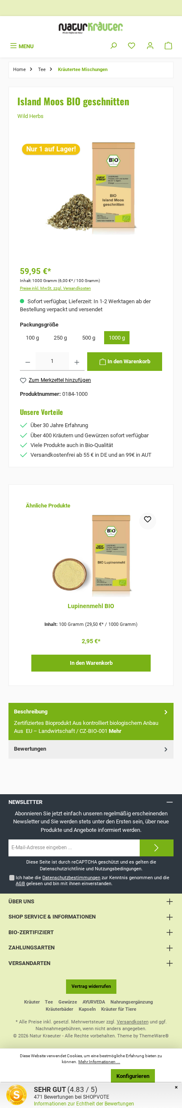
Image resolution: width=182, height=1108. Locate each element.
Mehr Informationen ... (99, 1061)
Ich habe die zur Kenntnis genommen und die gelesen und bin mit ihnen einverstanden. (92, 880)
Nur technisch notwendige (70, 1076)
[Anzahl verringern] (28, 361)
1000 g (117, 338)
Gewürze (67, 1002)
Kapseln (87, 1009)
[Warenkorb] (168, 46)
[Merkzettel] (131, 46)
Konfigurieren (132, 1076)
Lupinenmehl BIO (91, 606)
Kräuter (32, 1002)
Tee (49, 1002)
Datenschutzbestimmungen (71, 877)
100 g (32, 338)
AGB (20, 883)
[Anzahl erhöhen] (77, 361)
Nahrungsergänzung (131, 1002)
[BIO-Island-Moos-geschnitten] (90, 187)
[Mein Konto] (150, 46)
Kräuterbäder (59, 1009)
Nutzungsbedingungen (118, 869)
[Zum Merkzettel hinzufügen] (147, 521)
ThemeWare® (154, 1036)
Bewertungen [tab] (30, 749)
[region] (91, 200)
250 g (60, 338)
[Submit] (157, 847)
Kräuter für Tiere (118, 1009)
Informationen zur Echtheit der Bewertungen (84, 1104)
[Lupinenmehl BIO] (91, 555)
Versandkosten (133, 1022)
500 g (88, 338)
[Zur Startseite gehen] (91, 27)
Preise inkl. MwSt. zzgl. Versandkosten (55, 288)
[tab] (91, 721)
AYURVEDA (94, 1002)
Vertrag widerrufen (91, 986)
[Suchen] (113, 46)
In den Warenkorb (91, 663)
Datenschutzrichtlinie (62, 869)
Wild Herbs (30, 116)
